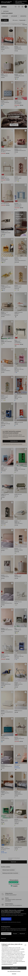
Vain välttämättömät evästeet (14, 971)
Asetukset (14, 973)
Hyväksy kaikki (14, 968)
